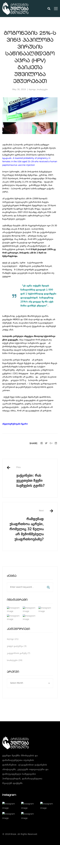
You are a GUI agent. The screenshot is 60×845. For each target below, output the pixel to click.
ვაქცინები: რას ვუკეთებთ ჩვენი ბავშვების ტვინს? (30, 477)
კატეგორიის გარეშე (18, 653)
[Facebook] (42, 443)
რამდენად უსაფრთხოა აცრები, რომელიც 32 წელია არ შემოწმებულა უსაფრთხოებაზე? (27, 525)
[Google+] (51, 443)
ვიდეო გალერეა (16, 646)
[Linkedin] (56, 443)
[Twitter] (46, 443)
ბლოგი (32, 89)
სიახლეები (42, 89)
